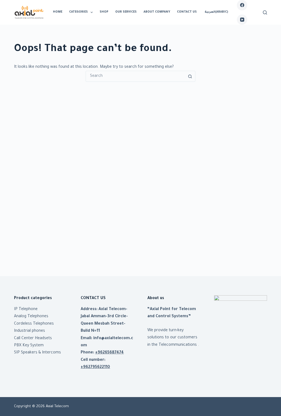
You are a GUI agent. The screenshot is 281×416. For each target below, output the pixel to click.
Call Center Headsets (33, 338)
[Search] (265, 12)
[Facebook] (242, 5)
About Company (157, 12)
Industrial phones (29, 331)
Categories (78, 12)
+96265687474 (109, 353)
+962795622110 (95, 367)
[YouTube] (242, 20)
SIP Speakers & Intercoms (37, 353)
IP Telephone (26, 309)
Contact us (187, 12)
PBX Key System (29, 346)
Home (57, 12)
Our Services (126, 12)
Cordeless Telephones (34, 324)
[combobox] (135, 76)
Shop (104, 12)
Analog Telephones (31, 316)
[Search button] (190, 76)
